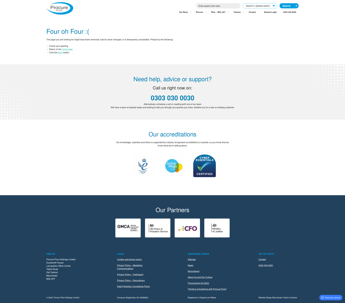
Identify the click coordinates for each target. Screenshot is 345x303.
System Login (270, 12)
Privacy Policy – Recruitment (131, 280)
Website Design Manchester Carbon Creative (277, 297)
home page (67, 49)
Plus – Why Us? (218, 12)
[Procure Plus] (59, 8)
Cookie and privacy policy (129, 259)
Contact (252, 12)
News (190, 265)
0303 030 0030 (289, 12)
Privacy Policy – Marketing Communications (129, 267)
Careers (237, 12)
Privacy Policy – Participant (130, 274)
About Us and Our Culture (200, 277)
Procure (199, 12)
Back (60, 52)
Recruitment (193, 271)
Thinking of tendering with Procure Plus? (207, 289)
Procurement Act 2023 (198, 283)
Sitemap (192, 259)
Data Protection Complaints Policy (133, 286)
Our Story (183, 12)
